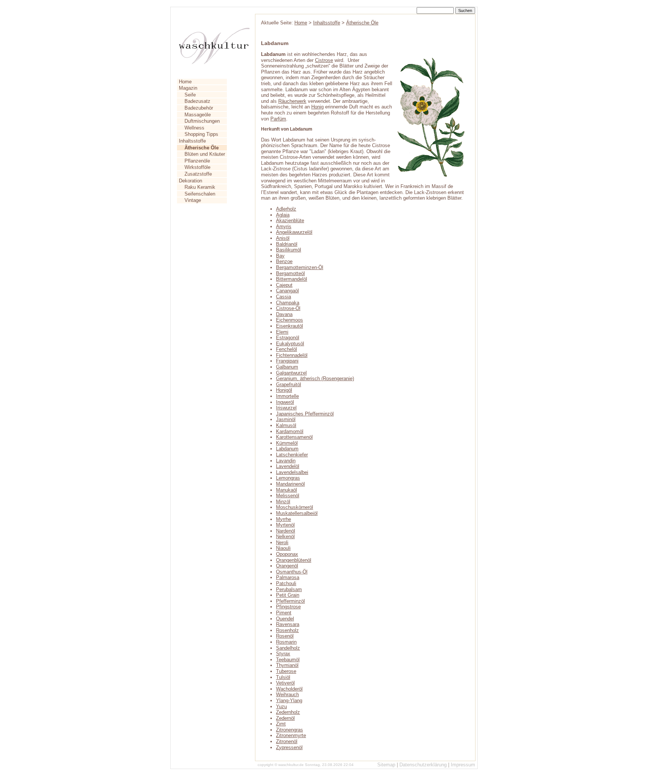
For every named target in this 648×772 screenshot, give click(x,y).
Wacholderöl (289, 689)
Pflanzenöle (197, 161)
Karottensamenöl (294, 437)
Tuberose (286, 671)
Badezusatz (197, 101)
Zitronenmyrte (291, 735)
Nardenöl (285, 531)
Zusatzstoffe (198, 174)
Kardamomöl (289, 431)
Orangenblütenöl (293, 560)
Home (185, 81)
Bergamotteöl (290, 273)
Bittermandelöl (291, 279)
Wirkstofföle (197, 167)
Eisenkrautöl (289, 326)
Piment (283, 612)
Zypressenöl (289, 747)
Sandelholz (288, 648)
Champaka (287, 302)
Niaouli (283, 548)
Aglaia (283, 215)
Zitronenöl (286, 741)
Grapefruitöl (288, 384)
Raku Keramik (199, 187)
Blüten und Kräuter (204, 154)
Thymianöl (287, 665)
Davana (284, 314)
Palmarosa (287, 577)
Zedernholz (288, 712)
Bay (280, 256)
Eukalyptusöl (290, 343)
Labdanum (287, 448)
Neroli (282, 542)
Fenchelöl (286, 349)
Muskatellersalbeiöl (297, 513)
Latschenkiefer (292, 454)
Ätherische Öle (362, 23)
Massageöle (197, 114)
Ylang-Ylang (289, 700)
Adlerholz (286, 209)
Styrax (283, 653)
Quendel (285, 619)
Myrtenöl (285, 525)
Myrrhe (283, 519)
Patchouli (286, 583)
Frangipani (287, 361)
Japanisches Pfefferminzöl (305, 414)
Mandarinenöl (290, 484)
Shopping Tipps (201, 134)
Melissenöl (287, 495)
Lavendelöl (287, 466)
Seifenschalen (199, 194)
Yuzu (281, 706)
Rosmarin (286, 642)
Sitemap (386, 764)
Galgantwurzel (291, 373)
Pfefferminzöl (290, 601)
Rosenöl (285, 636)
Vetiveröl (285, 683)
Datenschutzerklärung (423, 764)
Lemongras (288, 478)
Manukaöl (286, 490)
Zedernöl (285, 718)
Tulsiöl (283, 677)
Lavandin (286, 461)
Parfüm (278, 119)
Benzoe (284, 261)
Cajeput (284, 285)
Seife (190, 95)
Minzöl (283, 501)
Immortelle (287, 396)
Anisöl (283, 238)
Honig (317, 107)
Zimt (281, 724)
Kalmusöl (286, 425)
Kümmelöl (287, 443)
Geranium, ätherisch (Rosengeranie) (315, 378)
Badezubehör (198, 108)
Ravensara (287, 624)
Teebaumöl (288, 659)
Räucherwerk (292, 101)
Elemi (282, 332)
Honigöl (284, 390)
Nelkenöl (285, 536)
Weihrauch (287, 694)
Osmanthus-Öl (292, 572)
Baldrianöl (286, 244)
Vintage (192, 200)
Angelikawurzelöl (294, 232)
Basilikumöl (288, 250)
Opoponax (287, 554)
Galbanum (287, 367)
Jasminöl (286, 419)
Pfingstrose (288, 606)
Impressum (463, 764)
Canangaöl (287, 290)
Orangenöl (287, 566)
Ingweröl (285, 402)
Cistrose (324, 60)
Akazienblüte (290, 220)
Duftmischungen (202, 121)
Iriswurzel (286, 408)
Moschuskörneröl (294, 507)
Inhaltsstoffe (192, 141)
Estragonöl (287, 337)
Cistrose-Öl (288, 308)
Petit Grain (287, 595)
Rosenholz (287, 630)
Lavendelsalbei (292, 472)
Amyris (283, 226)
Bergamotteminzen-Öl (299, 267)
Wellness (194, 128)
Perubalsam (289, 589)
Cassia (283, 296)
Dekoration (190, 181)
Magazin (188, 88)
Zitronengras (289, 730)
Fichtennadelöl (292, 355)
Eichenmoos (289, 320)
